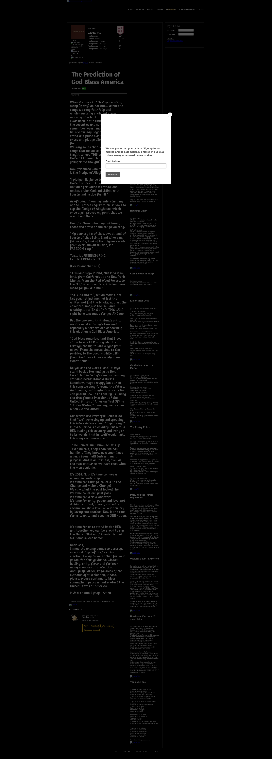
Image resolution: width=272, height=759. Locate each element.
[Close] (170, 114)
